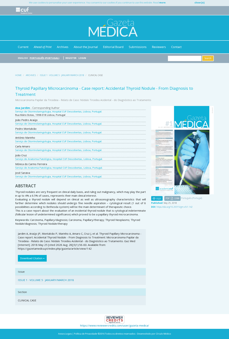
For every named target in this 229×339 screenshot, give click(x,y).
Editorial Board (113, 47)
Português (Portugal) (44, 58)
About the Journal (86, 47)
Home (18, 75)
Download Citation (31, 258)
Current (23, 47)
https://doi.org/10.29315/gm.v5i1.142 (175, 206)
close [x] (199, 2)
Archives (62, 47)
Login (82, 58)
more (162, 2)
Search (207, 58)
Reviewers (159, 47)
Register (70, 58)
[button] (172, 198)
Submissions (138, 47)
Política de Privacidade (85, 333)
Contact (176, 47)
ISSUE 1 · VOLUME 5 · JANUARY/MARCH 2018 (62, 75)
